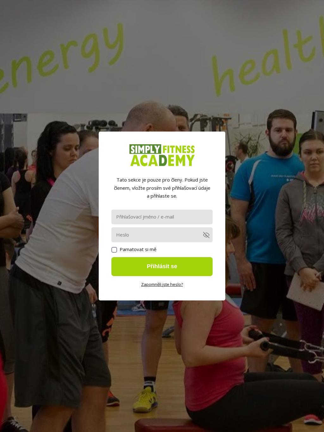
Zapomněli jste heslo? (162, 284)
